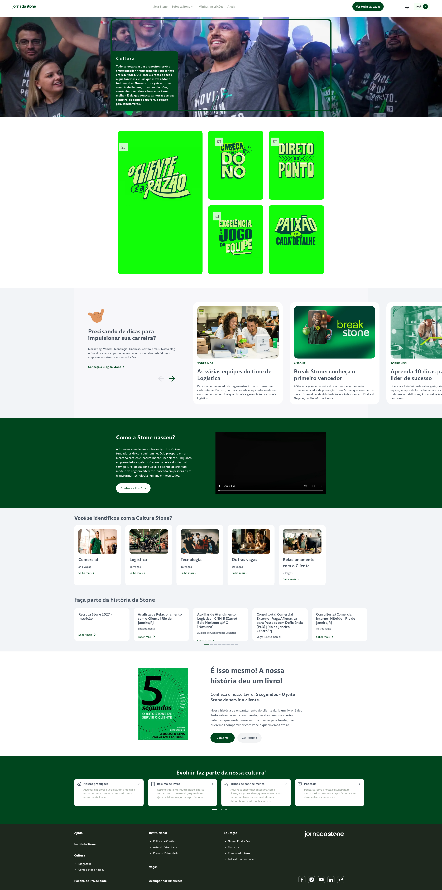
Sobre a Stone (181, 6)
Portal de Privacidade (165, 853)
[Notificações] (407, 6)
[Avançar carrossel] (364, 624)
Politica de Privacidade (90, 881)
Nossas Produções (239, 841)
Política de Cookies (164, 841)
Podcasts (233, 847)
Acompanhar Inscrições (165, 881)
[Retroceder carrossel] (78, 624)
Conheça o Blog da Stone (104, 367)
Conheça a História (133, 488)
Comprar (222, 737)
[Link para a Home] (24, 6)
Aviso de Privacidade (165, 847)
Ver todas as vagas (368, 6)
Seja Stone (160, 6)
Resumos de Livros (239, 853)
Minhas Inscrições (211, 6)
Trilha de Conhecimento (242, 859)
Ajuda (231, 6)
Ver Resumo (249, 737)
